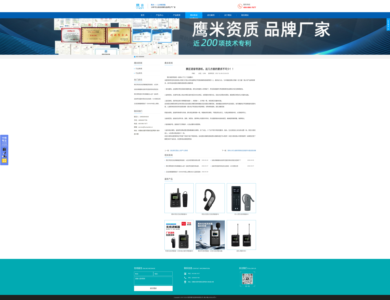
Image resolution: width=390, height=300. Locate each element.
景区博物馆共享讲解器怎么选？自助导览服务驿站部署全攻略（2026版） (147, 94)
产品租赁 (176, 15)
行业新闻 (139, 69)
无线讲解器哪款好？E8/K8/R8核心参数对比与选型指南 (147, 103)
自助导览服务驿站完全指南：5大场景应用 (147, 99)
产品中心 (159, 15)
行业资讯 (139, 73)
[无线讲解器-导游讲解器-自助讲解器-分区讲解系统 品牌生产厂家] (140, 6)
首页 (142, 15)
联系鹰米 (245, 15)
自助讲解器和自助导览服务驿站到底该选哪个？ (147, 89)
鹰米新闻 (193, 15)
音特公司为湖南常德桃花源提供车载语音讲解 (242, 150)
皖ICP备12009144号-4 (210, 297)
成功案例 (210, 15)
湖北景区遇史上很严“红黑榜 (179, 150)
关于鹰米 (228, 15)
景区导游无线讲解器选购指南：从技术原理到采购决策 (147, 84)
